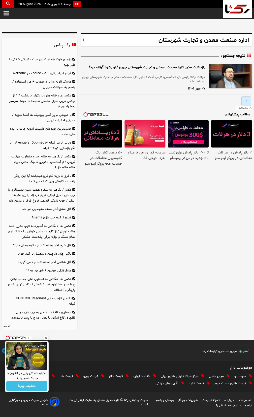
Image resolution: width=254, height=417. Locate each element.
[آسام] (55, 402)
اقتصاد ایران (142, 376)
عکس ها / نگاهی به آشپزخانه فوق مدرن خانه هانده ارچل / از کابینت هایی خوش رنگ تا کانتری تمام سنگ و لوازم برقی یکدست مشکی (41, 231)
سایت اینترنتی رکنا (135, 400)
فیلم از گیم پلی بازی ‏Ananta (51, 217)
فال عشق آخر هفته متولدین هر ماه (46, 209)
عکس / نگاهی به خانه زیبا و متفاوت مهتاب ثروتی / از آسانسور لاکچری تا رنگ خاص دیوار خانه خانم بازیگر (43, 162)
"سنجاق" (243, 351)
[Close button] (45, 337)
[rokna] (237, 9)
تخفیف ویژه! (27, 386)
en (77, 4)
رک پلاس (62, 45)
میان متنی (217, 376)
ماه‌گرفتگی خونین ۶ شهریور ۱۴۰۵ (48, 270)
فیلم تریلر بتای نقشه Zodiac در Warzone (41, 73)
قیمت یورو (91, 376)
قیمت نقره (197, 383)
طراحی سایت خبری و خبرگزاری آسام (28, 402)
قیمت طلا (67, 376)
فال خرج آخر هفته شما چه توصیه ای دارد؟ (42, 245)
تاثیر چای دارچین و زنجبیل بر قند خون (44, 253)
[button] (6, 13)
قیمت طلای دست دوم (231, 383)
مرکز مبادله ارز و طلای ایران (180, 376)
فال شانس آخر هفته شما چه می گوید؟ (44, 262)
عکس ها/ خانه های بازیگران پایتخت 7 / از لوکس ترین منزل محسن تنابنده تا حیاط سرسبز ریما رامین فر (42, 101)
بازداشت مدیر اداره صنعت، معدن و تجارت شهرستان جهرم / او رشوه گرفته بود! (147, 67)
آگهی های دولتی (167, 383)
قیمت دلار (116, 376)
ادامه (6, 326)
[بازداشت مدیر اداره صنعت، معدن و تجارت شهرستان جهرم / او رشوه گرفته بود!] (230, 76)
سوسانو (240, 376)
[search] (8, 4)
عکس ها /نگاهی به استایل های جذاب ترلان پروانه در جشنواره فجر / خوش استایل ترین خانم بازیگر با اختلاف (41, 284)
